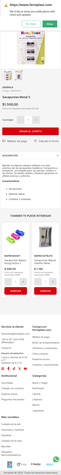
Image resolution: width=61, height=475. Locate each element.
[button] (14, 141)
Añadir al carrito (30, 131)
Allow (50, 24)
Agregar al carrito (15, 291)
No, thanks (31, 24)
